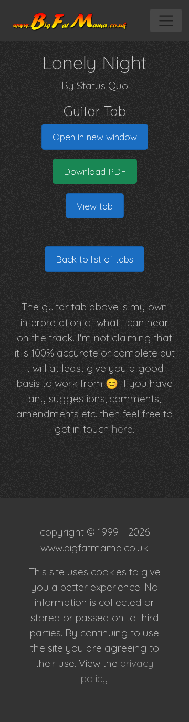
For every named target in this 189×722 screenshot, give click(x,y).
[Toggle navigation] (166, 20)
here (122, 429)
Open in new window (94, 136)
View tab (95, 206)
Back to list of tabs (94, 259)
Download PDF (95, 171)
